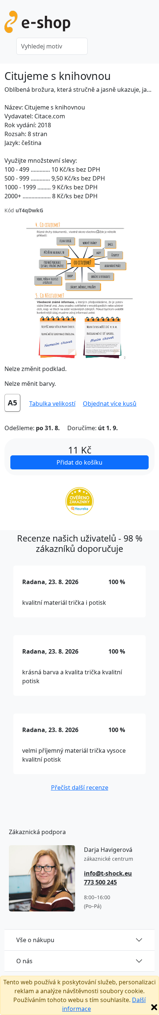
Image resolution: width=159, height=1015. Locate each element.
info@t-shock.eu (108, 873)
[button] (109, 403)
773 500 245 (100, 882)
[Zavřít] (154, 1007)
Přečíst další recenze (79, 787)
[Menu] (150, 24)
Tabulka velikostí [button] (52, 403)
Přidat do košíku (79, 462)
